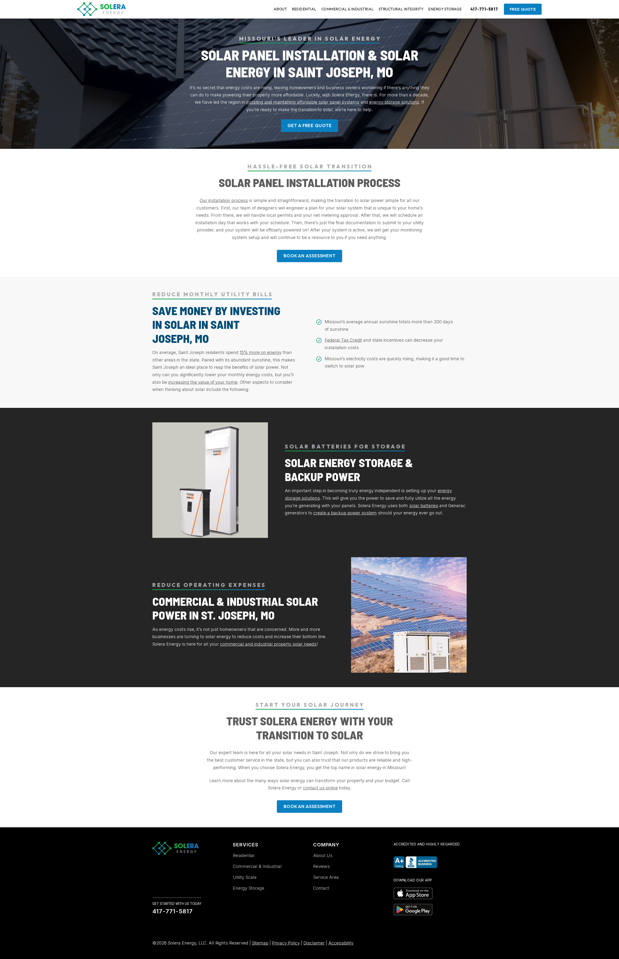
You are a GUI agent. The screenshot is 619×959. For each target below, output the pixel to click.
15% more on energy (260, 352)
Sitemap (260, 942)
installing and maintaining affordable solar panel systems (302, 102)
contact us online (320, 787)
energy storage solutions (394, 102)
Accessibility (341, 942)
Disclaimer (314, 942)
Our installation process (224, 200)
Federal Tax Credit (343, 340)
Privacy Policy (286, 942)
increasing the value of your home (202, 382)
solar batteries (423, 505)
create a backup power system (345, 512)
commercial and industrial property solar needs (268, 644)
